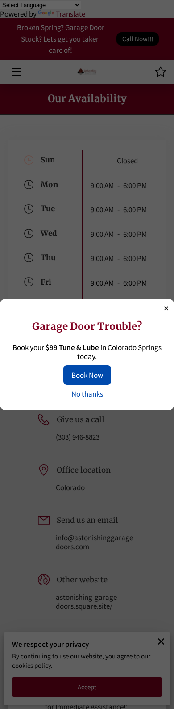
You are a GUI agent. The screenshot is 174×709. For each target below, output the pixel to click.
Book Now (87, 375)
